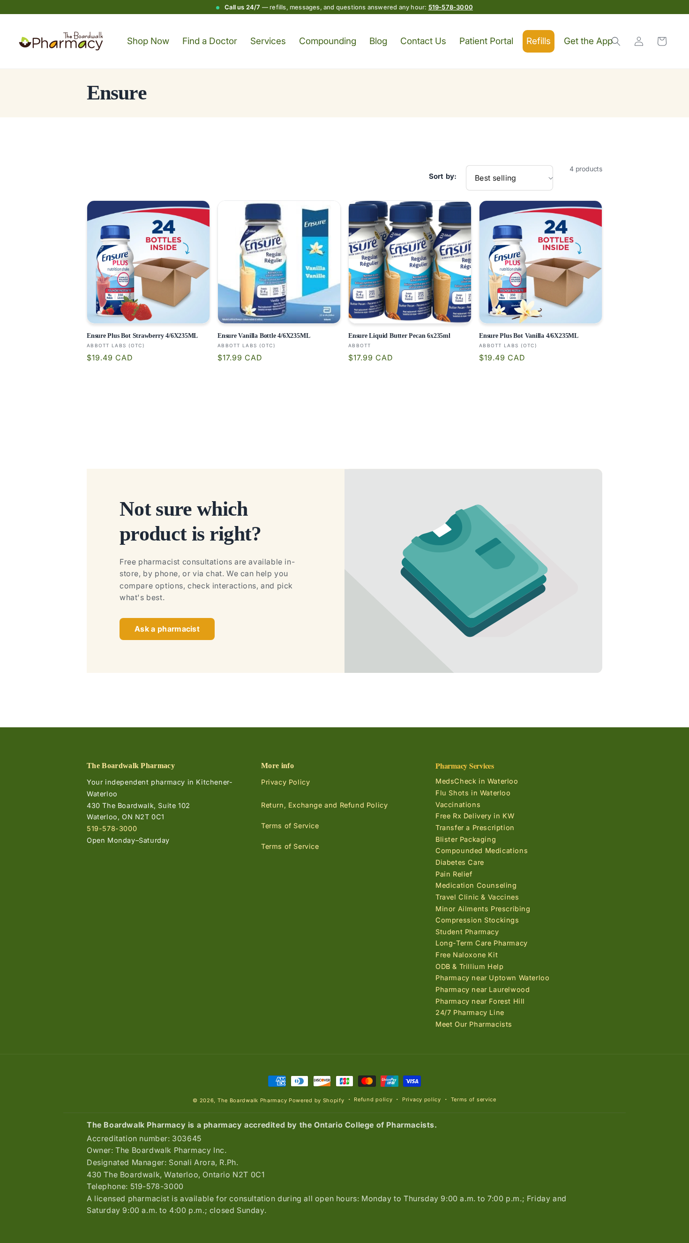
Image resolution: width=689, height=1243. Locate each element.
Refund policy (373, 1099)
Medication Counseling (476, 885)
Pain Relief (453, 874)
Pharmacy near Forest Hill (480, 1001)
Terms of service (473, 1099)
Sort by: (443, 176)
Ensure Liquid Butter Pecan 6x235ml (399, 335)
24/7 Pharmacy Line (469, 1012)
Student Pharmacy (467, 932)
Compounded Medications (481, 850)
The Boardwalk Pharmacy (252, 1100)
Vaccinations (457, 804)
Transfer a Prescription (475, 827)
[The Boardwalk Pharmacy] (61, 41)
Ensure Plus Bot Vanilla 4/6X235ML (528, 335)
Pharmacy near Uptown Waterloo (492, 978)
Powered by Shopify (316, 1100)
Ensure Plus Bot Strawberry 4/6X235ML (142, 335)
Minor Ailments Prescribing (483, 909)
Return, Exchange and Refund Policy (324, 805)
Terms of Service (290, 826)
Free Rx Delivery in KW (474, 816)
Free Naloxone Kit (466, 955)
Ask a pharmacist (167, 628)
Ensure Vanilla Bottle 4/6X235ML (263, 335)
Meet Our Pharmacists (473, 1024)
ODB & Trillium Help (469, 966)
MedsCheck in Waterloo (476, 781)
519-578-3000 (450, 7)
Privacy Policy (285, 782)
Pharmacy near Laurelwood (482, 989)
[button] (616, 41)
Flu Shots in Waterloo (473, 793)
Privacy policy (421, 1099)
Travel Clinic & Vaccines (477, 897)
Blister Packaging (465, 839)
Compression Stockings (477, 920)
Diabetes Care (459, 862)
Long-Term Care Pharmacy (481, 943)
